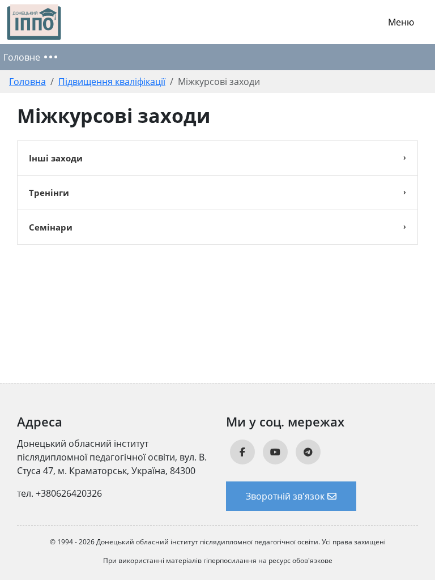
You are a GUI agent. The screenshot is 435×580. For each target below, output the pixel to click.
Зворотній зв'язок (285, 496)
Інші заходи (56, 158)
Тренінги (49, 192)
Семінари (50, 227)
